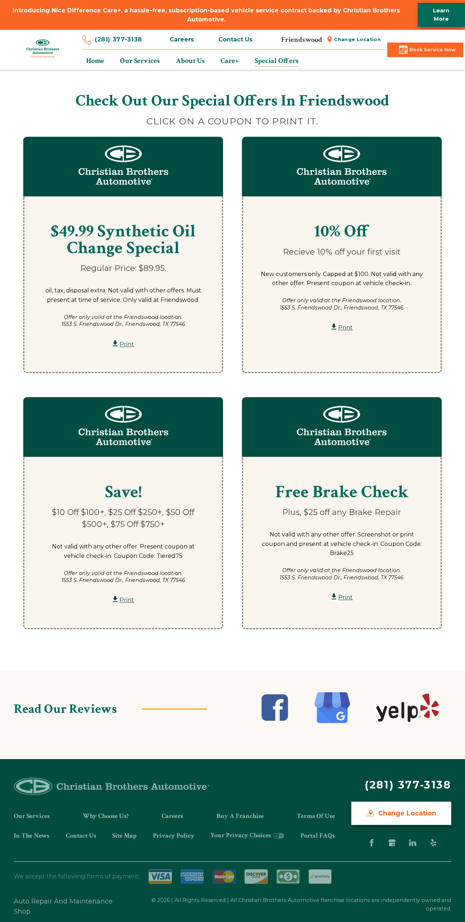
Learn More (441, 14)
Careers (182, 39)
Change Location (357, 39)
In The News (31, 835)
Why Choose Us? (106, 816)
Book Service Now (432, 49)
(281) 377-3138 (118, 39)
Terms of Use (316, 816)
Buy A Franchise (240, 816)
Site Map (124, 835)
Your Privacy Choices (241, 835)
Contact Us (235, 39)
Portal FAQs (317, 835)
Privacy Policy (173, 835)
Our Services (32, 816)
